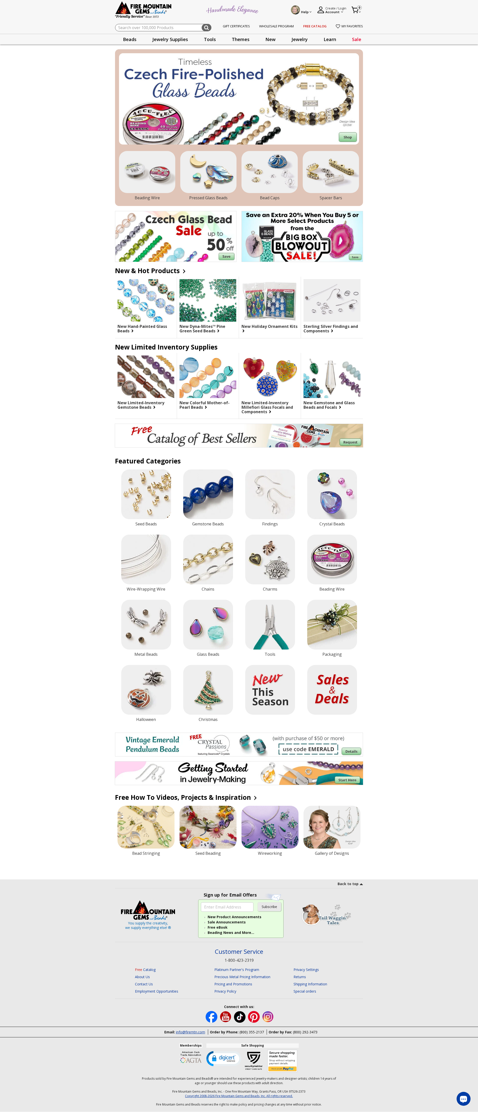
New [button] (270, 39)
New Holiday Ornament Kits (269, 326)
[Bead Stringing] (146, 827)
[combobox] (163, 27)
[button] (223, 1058)
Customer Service (239, 951)
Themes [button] (240, 39)
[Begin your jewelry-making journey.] (239, 773)
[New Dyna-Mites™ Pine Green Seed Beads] (207, 300)
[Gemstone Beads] (208, 494)
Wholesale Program (276, 26)
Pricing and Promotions (233, 984)
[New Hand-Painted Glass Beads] (146, 300)
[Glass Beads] (208, 625)
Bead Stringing (146, 853)
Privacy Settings (306, 969)
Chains (208, 589)
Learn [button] (330, 39)
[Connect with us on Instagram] (268, 1016)
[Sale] (332, 690)
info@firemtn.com (190, 1032)
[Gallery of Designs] (331, 827)
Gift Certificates (236, 26)
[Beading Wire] (147, 172)
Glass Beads (208, 654)
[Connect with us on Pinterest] (254, 1016)
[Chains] (208, 559)
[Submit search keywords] (206, 27)
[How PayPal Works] (282, 1061)
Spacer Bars (331, 198)
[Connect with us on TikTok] (240, 1016)
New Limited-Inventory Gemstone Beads (141, 405)
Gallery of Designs (332, 853)
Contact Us (144, 984)
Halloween (146, 719)
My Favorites (352, 26)
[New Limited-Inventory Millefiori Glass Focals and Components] (269, 376)
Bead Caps (270, 198)
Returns (300, 976)
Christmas (208, 719)
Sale (356, 39)
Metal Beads (146, 654)
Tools (270, 654)
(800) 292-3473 (305, 1032)
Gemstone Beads (208, 524)
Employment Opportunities (156, 991)
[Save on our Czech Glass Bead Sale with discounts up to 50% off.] (175, 236)
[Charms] (270, 559)
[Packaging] (332, 625)
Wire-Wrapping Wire (146, 589)
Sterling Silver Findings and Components (330, 328)
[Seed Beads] (146, 494)
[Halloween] (146, 690)
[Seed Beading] (208, 827)
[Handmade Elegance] (233, 9)
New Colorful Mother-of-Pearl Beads (204, 405)
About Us (142, 976)
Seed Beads (146, 524)
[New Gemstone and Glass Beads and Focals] (331, 376)
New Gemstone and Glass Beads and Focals (329, 405)
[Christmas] (208, 690)
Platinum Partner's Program (236, 969)
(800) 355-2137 (251, 1032)
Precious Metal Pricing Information (242, 976)
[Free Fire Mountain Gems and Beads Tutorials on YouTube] (226, 1016)
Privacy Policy (225, 991)
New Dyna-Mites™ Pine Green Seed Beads (202, 328)
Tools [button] (210, 39)
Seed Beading (208, 853)
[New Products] (270, 690)
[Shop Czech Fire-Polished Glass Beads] (239, 99)
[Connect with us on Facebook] (212, 1016)
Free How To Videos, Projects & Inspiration (184, 797)
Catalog (145, 969)
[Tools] (270, 625)
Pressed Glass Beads (208, 198)
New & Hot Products (148, 270)
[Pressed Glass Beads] (208, 172)
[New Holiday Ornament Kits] (269, 300)
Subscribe (269, 906)
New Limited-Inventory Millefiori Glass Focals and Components (267, 407)
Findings (270, 524)
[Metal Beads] (146, 625)
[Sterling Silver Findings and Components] (331, 300)
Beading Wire (147, 198)
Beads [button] (129, 39)
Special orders (305, 991)
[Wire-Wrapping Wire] (146, 559)
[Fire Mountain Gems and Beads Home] (143, 9)
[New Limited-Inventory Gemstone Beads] (146, 376)
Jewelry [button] (300, 39)
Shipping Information (310, 984)
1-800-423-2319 (239, 960)
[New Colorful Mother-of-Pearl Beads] (207, 376)
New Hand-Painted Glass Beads (142, 328)
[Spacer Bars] (331, 172)
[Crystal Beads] (332, 494)
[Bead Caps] (269, 172)
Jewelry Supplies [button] (170, 39)
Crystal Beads (332, 524)
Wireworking (270, 853)
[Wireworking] (270, 827)
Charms (270, 589)
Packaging (332, 654)
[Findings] (270, 494)
